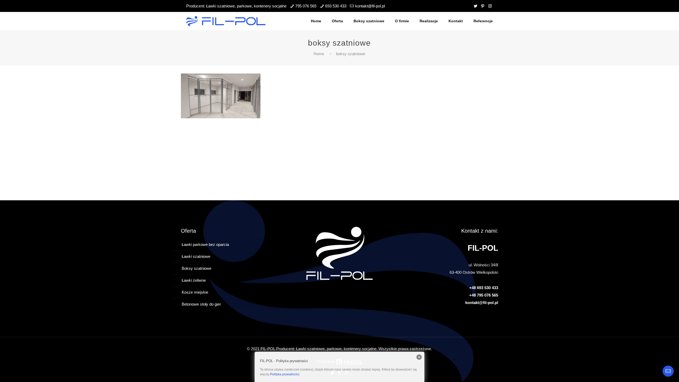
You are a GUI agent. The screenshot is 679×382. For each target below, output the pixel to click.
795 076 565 (305, 6)
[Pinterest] (483, 6)
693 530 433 (335, 6)
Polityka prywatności (284, 374)
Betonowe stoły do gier (201, 304)
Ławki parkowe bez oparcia (205, 244)
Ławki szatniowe (196, 256)
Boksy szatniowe (196, 268)
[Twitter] (475, 6)
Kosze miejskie (195, 292)
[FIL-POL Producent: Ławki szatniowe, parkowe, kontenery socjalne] (225, 21)
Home (319, 53)
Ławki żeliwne (194, 280)
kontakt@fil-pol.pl (370, 6)
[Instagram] (490, 6)
